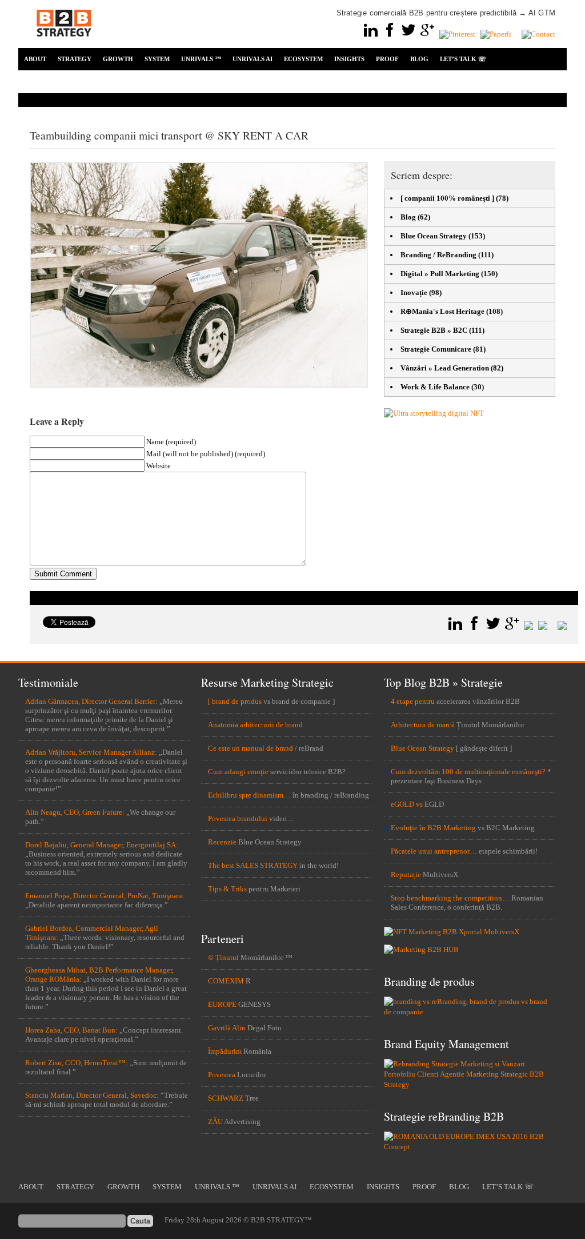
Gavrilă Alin (227, 1027)
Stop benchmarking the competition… (450, 898)
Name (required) (171, 441)
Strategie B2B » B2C (433, 330)
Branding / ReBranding (438, 254)
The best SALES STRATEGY (253, 865)
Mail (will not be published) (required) (205, 453)
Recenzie (222, 842)
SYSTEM (157, 58)
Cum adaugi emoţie (238, 771)
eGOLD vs (407, 804)
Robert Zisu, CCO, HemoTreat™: (76, 1062)
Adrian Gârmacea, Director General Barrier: (91, 701)
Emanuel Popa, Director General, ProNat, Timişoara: (105, 895)
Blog (408, 217)
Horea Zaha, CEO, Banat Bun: (71, 1030)
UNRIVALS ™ (201, 58)
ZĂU (215, 1121)
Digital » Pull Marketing (439, 273)
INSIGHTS (349, 58)
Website (158, 465)
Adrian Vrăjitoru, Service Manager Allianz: (91, 752)
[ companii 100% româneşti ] (447, 198)
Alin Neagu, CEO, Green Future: (75, 812)
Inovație (413, 292)
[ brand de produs (235, 701)
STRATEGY (74, 58)
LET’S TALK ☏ (463, 58)
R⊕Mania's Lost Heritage (442, 311)
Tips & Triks (227, 889)
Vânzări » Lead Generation (444, 368)
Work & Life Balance (435, 387)
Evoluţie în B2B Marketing (433, 827)
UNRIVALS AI (253, 58)
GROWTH (118, 58)
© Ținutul (223, 957)
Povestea (221, 1074)
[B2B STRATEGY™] (64, 43)
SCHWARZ (225, 1098)
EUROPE (222, 1004)
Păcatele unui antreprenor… (434, 851)
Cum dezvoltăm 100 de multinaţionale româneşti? (468, 771)
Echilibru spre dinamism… (249, 795)
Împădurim (225, 1051)
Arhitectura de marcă (423, 724)
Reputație (406, 874)
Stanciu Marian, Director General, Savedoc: (92, 1095)
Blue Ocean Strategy (433, 236)
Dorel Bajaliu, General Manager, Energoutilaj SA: (101, 844)
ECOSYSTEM (303, 58)
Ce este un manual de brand (250, 748)
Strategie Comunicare (435, 349)
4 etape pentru (413, 701)
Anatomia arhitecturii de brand (255, 724)
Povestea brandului (237, 818)
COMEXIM (226, 981)
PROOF (387, 58)
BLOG (419, 58)
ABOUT (35, 58)
